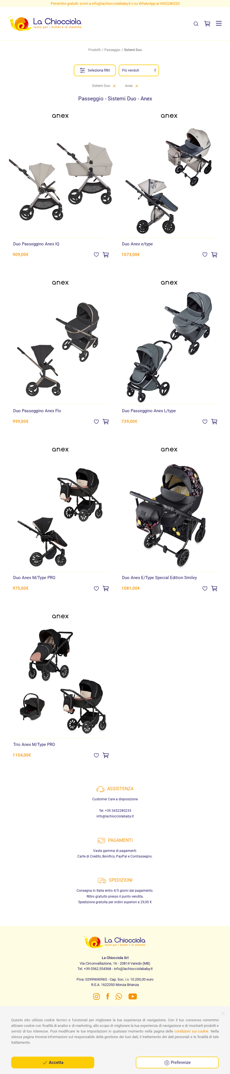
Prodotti (94, 50)
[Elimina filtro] (114, 86)
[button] (219, 23)
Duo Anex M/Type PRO (34, 577)
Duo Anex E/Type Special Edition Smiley (159, 577)
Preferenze (180, 1062)
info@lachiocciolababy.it (115, 816)
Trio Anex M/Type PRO (34, 744)
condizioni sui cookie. (191, 1031)
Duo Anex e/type (137, 243)
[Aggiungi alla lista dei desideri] (96, 254)
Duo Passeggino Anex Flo (37, 410)
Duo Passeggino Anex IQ (36, 243)
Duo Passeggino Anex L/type (149, 410)
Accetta (55, 1062)
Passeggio (112, 50)
